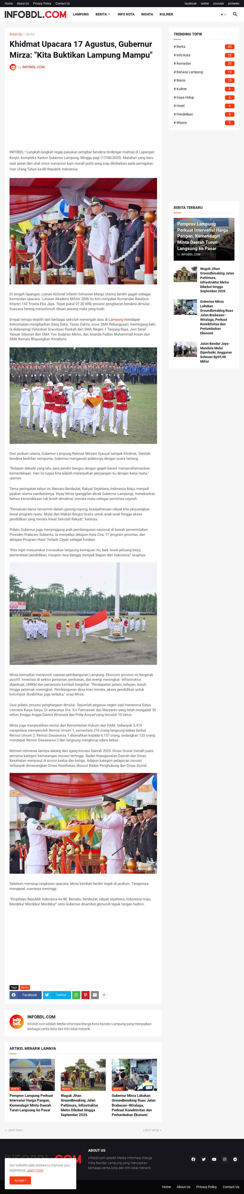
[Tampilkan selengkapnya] (104, 995)
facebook (191, 3)
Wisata (147, 14)
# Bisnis (203, 80)
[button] (223, 14)
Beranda (16, 34)
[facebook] (193, 1159)
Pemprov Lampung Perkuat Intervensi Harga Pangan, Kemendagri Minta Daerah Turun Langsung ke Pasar (31, 1102)
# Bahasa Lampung (203, 72)
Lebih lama (151, 1130)
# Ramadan (203, 63)
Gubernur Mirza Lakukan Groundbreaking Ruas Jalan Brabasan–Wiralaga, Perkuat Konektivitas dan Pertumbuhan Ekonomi (133, 1105)
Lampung (81, 14)
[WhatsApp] (76, 995)
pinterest (233, 3)
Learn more (35, 1170)
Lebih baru (15, 1130)
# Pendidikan (202, 114)
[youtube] (214, 1159)
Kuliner (166, 14)
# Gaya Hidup (202, 97)
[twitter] (204, 1159)
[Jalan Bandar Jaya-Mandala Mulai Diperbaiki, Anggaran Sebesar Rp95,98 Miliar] (185, 349)
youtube (218, 3)
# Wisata (202, 123)
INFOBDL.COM (41, 1016)
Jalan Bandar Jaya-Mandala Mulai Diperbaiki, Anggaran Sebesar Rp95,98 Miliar (216, 353)
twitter (205, 3)
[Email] (95, 995)
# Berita (203, 46)
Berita (101, 14)
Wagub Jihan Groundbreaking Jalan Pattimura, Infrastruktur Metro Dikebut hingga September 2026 (79, 1105)
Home (9, 3)
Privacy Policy (42, 3)
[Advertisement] (83, 110)
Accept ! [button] (20, 1180)
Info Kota (126, 14)
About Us (23, 3)
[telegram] (235, 1159)
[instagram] (225, 1159)
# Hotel (202, 106)
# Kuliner (202, 89)
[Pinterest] (85, 995)
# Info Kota (203, 55)
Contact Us (63, 3)
